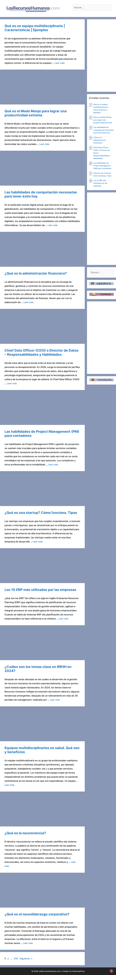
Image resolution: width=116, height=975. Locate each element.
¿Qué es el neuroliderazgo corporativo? (37, 914)
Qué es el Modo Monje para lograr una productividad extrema (36, 113)
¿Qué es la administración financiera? (36, 273)
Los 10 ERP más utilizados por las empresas (40, 590)
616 (16, 958)
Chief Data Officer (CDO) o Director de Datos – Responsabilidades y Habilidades (41, 352)
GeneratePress (78, 971)
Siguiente (26, 958)
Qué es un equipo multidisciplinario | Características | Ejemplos (35, 28)
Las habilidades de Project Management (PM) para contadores (102, 166)
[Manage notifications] (111, 971)
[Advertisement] (42, 88)
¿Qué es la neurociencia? (25, 833)
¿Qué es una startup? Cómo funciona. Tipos (41, 513)
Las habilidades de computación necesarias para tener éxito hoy (103, 130)
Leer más (60, 63)
